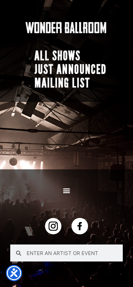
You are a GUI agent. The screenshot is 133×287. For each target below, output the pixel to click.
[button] (66, 190)
